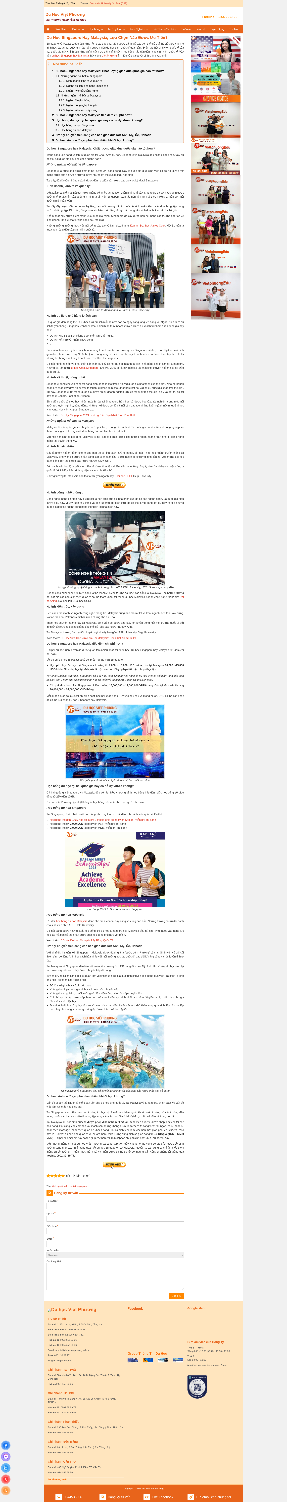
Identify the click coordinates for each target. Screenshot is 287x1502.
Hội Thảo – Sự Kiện (164, 29)
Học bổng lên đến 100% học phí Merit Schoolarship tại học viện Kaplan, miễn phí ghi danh (103, 819)
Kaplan (134, 225)
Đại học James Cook (152, 225)
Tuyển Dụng (217, 29)
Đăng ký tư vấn (119, 1497)
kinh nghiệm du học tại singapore (69, 1186)
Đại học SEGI (124, 476)
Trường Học (115, 29)
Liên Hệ (200, 29)
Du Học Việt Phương (65, 14)
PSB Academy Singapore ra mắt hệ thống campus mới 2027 (121, 3)
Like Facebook (162, 1497)
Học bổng (94, 29)
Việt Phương (109, 55)
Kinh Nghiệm (137, 29)
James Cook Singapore (84, 367)
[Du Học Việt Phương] (48, 29)
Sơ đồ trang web (57, 1479)
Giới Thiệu (61, 29)
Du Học (76, 29)
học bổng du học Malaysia (71, 921)
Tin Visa (186, 29)
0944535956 (227, 17)
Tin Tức (234, 29)
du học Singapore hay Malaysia (70, 55)
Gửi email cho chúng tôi (213, 1497)
